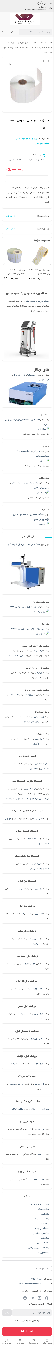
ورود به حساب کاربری (13, 32)
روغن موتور (23, 1013)
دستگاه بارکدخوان (37, 514)
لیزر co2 (45, 424)
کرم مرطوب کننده (16, 655)
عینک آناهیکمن (44, 1243)
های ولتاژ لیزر (44, 379)
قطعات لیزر (34, 768)
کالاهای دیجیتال (38, 42)
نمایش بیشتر (11, 216)
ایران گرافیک (38, 1064)
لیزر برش (8, 419)
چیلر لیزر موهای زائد (24, 451)
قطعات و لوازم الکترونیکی (39, 868)
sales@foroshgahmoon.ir (35, 10)
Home (49, 42)
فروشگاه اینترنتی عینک (41, 1204)
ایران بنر (41, 1129)
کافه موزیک (39, 1084)
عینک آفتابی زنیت (42, 1228)
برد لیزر (37, 606)
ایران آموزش (39, 716)
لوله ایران (39, 913)
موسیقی (12, 1084)
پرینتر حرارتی (29, 483)
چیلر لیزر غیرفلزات (43, 456)
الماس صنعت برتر (42, 763)
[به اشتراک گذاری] (49, 61)
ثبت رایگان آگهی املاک (40, 1109)
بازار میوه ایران (30, 963)
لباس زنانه (15, 694)
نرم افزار (14, 1064)
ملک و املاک (17, 1109)
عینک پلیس (45, 1238)
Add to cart (27, 1331)
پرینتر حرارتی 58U (33, 798)
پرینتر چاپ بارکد (17, 628)
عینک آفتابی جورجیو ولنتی (39, 1247)
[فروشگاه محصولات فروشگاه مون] (25, 19)
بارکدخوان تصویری (20, 514)
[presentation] (4, 265)
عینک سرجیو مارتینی (41, 1233)
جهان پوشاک (30, 694)
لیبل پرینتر (40, 628)
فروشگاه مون (31, 788)
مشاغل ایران (39, 1179)
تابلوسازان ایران (36, 1039)
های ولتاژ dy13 (20, 375)
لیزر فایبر (46, 798)
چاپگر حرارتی (16, 483)
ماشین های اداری (23, 42)
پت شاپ (40, 1154)
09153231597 (41, 4)
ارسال (7, 1312)
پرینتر (38, 483)
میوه (15, 963)
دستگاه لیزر (35, 419)
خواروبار (8, 818)
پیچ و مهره (19, 888)
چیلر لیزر (36, 451)
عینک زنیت (45, 1223)
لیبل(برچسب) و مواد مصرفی (41, 47)
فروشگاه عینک (44, 1209)
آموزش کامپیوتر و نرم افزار (30, 721)
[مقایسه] (44, 61)
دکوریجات (33, 938)
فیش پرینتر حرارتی (42, 487)
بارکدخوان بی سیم (42, 519)
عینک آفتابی (45, 1214)
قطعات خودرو (32, 838)
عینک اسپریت (44, 1252)
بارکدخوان (20, 798)
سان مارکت (38, 818)
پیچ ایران (39, 888)
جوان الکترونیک (36, 863)
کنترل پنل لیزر (27, 606)
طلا (24, 988)
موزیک (20, 1084)
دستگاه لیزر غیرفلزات (21, 419)
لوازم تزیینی (36, 943)
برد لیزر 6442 (15, 606)
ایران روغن (38, 1013)
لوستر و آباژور (38, 743)
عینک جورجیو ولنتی (42, 1218)
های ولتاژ (31, 375)
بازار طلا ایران (37, 988)
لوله (22, 913)
